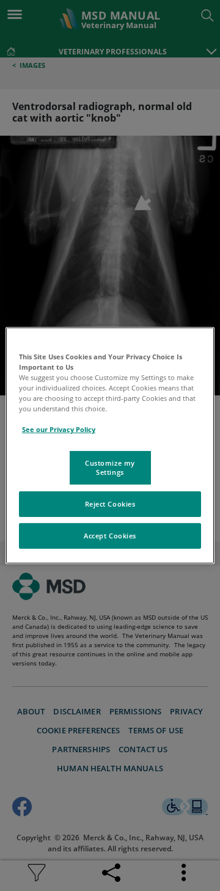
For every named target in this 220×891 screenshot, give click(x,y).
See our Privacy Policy (58, 429)
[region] (110, 445)
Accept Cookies (110, 535)
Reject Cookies (110, 503)
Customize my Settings (110, 467)
